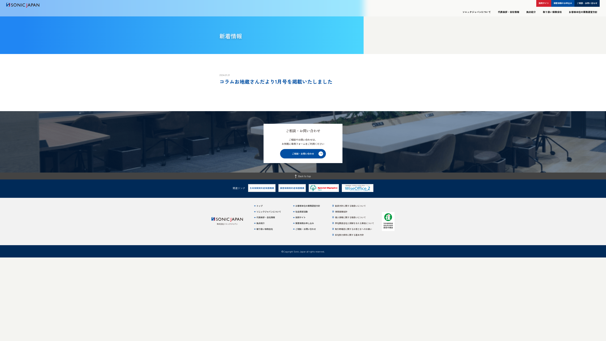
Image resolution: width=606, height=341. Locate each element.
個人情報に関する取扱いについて (350, 217)
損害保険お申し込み (304, 223)
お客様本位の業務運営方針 (583, 12)
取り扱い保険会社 (552, 12)
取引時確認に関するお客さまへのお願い (353, 228)
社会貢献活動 (301, 211)
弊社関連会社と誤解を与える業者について (354, 223)
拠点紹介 (531, 12)
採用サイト (300, 217)
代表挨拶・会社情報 (508, 12)
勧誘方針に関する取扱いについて (350, 205)
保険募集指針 (341, 211)
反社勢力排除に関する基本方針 (349, 234)
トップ (259, 205)
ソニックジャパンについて (476, 12)
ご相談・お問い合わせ (305, 228)
